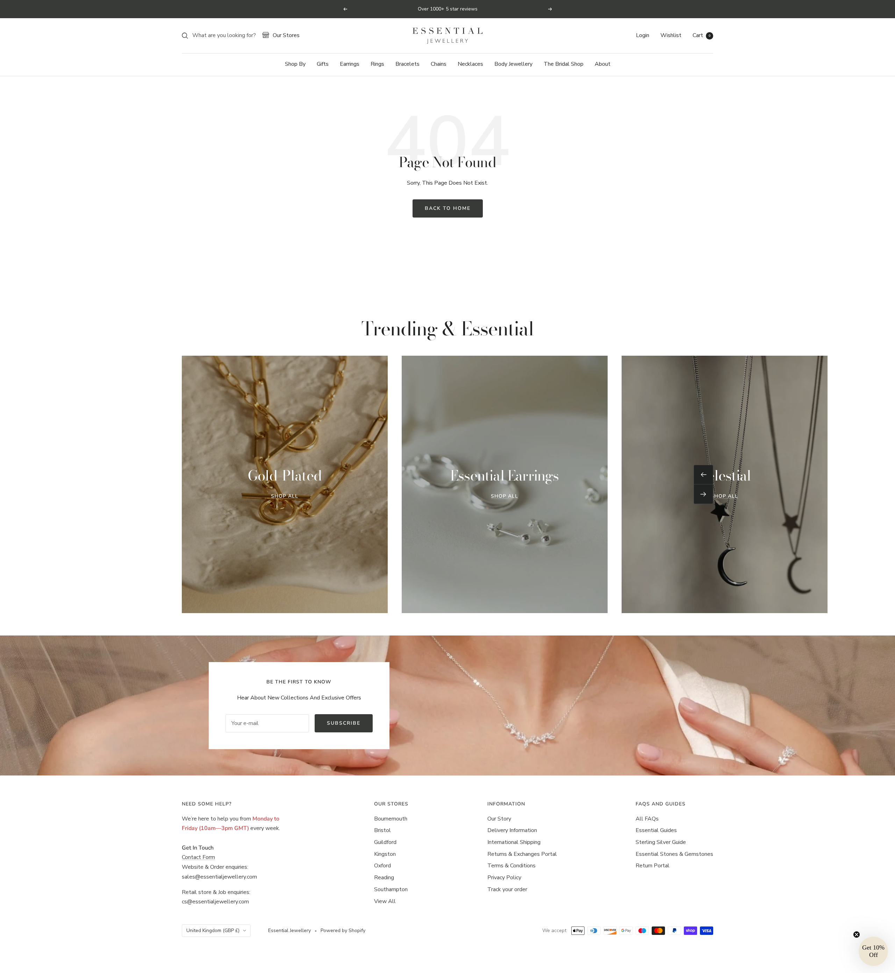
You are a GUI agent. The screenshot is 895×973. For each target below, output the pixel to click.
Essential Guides (656, 830)
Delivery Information (512, 830)
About (602, 64)
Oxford (382, 865)
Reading (384, 877)
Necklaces (470, 64)
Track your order (507, 889)
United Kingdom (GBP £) (212, 930)
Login (642, 35)
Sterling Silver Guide (661, 842)
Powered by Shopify (343, 930)
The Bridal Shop (563, 64)
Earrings (349, 64)
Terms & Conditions (511, 865)
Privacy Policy (504, 877)
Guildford (385, 842)
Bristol (382, 830)
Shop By (295, 64)
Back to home (448, 208)
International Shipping (513, 842)
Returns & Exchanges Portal (522, 854)
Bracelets (407, 64)
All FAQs (647, 819)
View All (385, 901)
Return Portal (653, 865)
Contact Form (198, 857)
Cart (701, 35)
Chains (438, 64)
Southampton (391, 889)
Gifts (323, 64)
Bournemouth (390, 819)
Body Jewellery (513, 64)
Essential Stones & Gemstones (674, 854)
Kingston (385, 854)
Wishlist (670, 35)
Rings (377, 64)
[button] (873, 951)
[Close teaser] (856, 934)
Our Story (499, 819)
